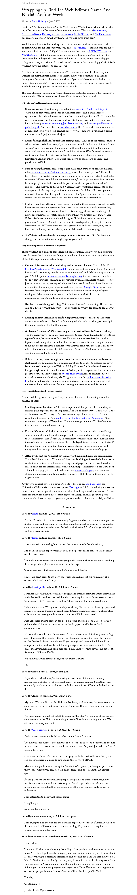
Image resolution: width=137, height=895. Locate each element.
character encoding (51, 124)
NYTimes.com (103, 34)
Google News (91, 287)
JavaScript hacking (73, 124)
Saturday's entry (68, 127)
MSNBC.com (81, 34)
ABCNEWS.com (31, 34)
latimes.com (99, 31)
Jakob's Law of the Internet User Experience (79, 418)
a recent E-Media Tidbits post (90, 109)
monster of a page (84, 470)
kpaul (35, 538)
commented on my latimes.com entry (50, 172)
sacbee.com (67, 34)
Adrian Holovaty (30, 3)
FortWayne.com (50, 34)
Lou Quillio (38, 587)
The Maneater (93, 484)
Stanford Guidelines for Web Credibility (46, 269)
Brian (35, 514)
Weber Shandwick (72, 374)
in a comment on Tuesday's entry (64, 276)
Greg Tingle (39, 730)
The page (74, 488)
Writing (45, 3)
